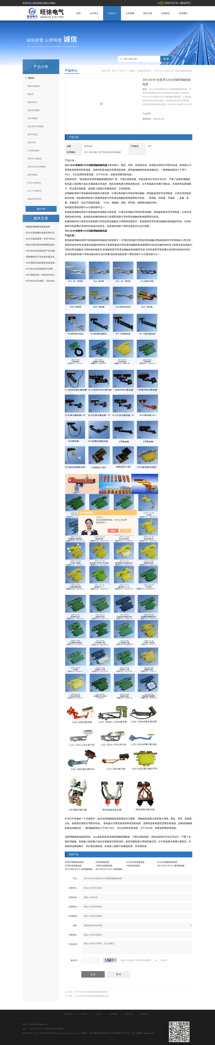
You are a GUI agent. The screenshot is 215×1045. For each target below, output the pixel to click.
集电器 (30, 94)
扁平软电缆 (32, 134)
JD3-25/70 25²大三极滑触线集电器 (173, 865)
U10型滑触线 (33, 150)
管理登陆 (116, 1033)
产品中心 (112, 13)
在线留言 (165, 13)
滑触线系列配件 (34, 199)
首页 (78, 13)
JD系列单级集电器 (73, 865)
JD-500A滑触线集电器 (167, 862)
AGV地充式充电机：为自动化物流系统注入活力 (42, 280)
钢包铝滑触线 (33, 86)
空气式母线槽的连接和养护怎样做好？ (42, 232)
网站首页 (68, 1014)
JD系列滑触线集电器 (74, 862)
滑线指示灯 (32, 102)
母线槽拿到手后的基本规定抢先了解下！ (42, 256)
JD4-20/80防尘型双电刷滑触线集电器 (91, 996)
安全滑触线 (32, 118)
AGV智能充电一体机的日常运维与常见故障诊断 (42, 274)
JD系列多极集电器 (104, 865)
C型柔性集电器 (133, 865)
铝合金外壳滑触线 (35, 126)
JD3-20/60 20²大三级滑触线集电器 (81, 869)
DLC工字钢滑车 (34, 191)
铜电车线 (31, 142)
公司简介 (94, 13)
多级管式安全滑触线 (36, 166)
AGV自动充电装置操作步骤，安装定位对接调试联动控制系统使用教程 (42, 268)
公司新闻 (129, 13)
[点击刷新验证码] (110, 960)
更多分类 (41, 209)
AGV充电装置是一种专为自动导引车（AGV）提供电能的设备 (42, 238)
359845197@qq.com (38, 1024)
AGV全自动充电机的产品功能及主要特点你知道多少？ (42, 250)
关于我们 (83, 1014)
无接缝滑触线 (33, 110)
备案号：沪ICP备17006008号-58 (96, 1033)
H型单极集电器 (102, 862)
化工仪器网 (137, 1033)
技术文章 (147, 13)
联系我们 (183, 13)
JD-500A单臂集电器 (135, 862)
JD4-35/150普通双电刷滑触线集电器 (91, 992)
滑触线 (31, 78)
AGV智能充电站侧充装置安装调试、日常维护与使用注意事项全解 (42, 262)
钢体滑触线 (32, 175)
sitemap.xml (149, 1033)
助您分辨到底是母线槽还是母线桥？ (42, 244)
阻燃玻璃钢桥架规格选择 (38, 226)
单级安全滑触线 (34, 158)
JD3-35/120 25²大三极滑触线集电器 (112, 869)
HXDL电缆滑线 (34, 183)
